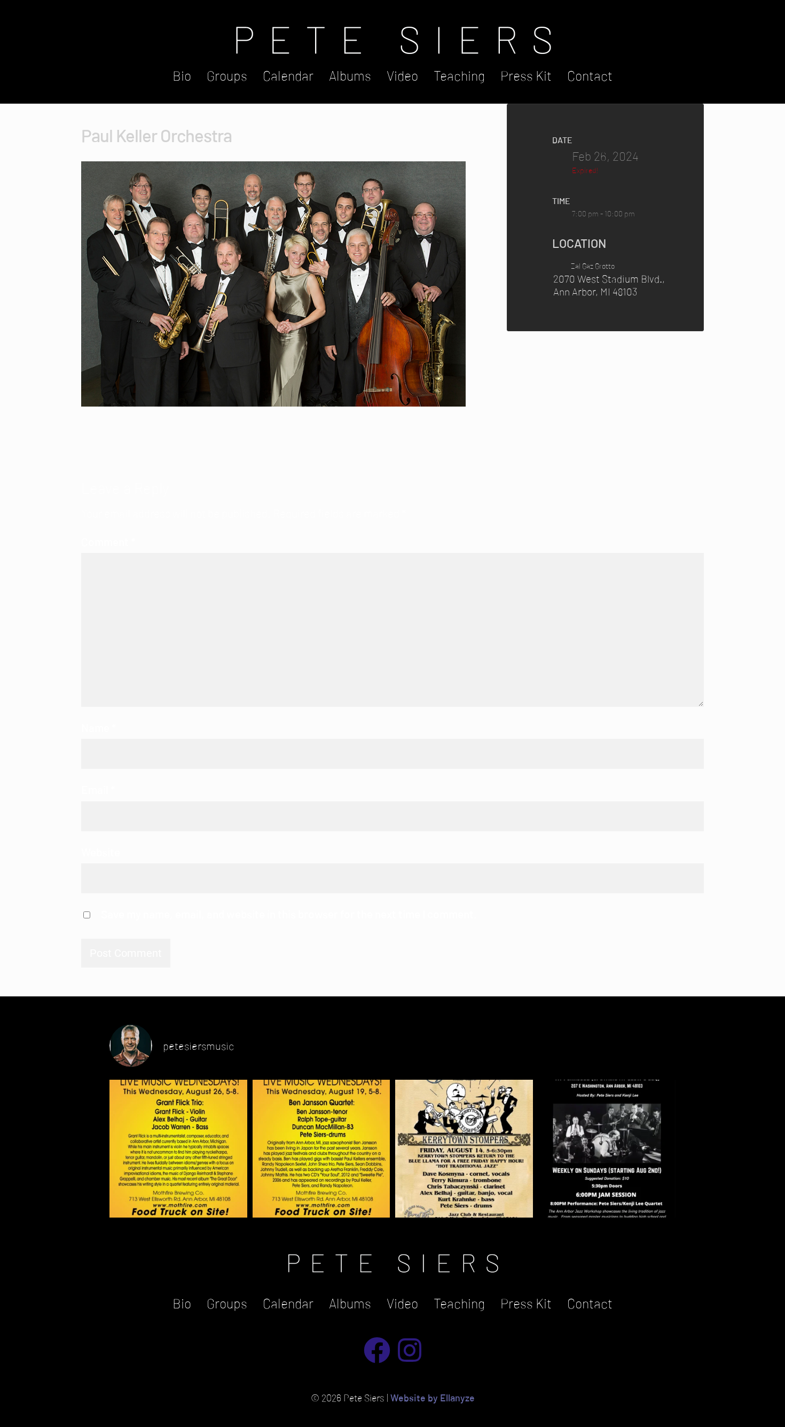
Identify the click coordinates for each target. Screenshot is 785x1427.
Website (100, 852)
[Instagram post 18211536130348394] (321, 1149)
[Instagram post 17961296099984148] (178, 1149)
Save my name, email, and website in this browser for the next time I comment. (289, 914)
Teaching (459, 75)
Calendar (288, 75)
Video (402, 75)
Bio (181, 75)
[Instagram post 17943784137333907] (464, 1149)
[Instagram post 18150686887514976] (607, 1149)
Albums (350, 75)
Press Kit (526, 75)
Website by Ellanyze (432, 1397)
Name (98, 727)
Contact (590, 75)
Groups (227, 75)
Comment (108, 541)
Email (98, 789)
